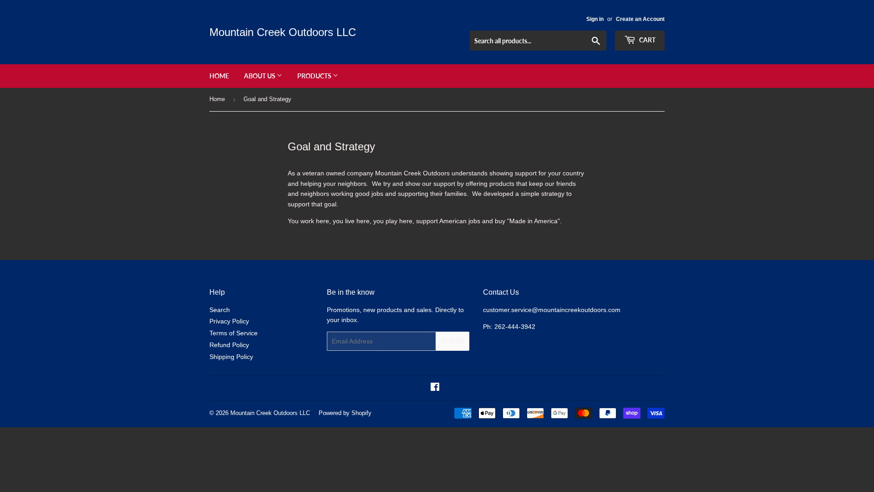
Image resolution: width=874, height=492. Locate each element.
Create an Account (640, 19)
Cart (647, 40)
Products (315, 76)
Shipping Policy (231, 356)
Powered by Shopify (345, 413)
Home (219, 76)
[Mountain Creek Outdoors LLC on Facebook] (435, 388)
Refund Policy (229, 344)
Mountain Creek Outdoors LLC (282, 32)
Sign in (595, 19)
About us (260, 76)
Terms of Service (233, 333)
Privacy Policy (229, 321)
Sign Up (452, 341)
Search (219, 309)
